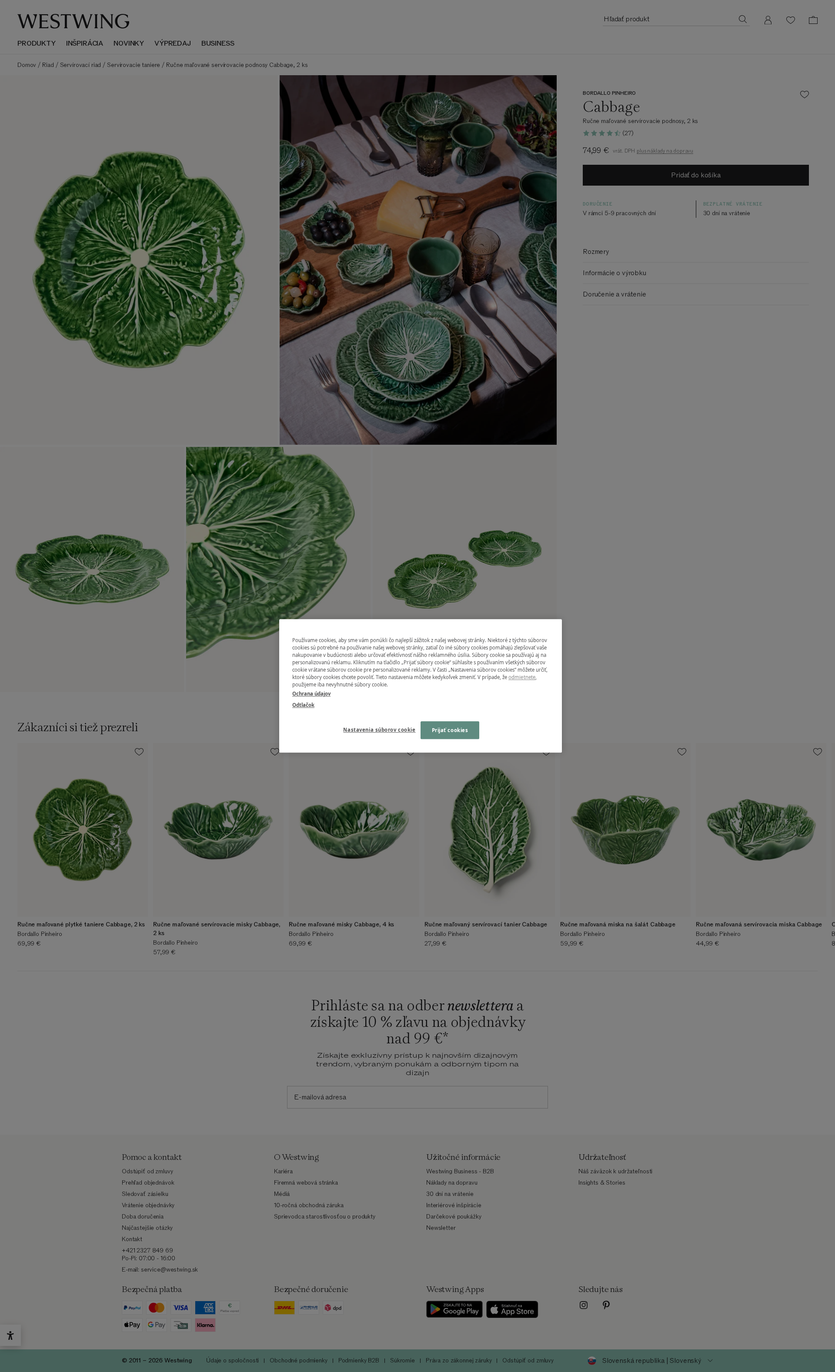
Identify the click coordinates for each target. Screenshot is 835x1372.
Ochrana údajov (311, 694)
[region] (420, 686)
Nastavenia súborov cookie (379, 729)
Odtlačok (303, 705)
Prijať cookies (450, 730)
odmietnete (521, 677)
